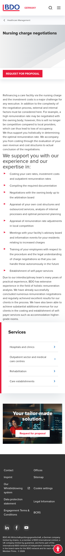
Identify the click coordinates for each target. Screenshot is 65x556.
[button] (34, 347)
